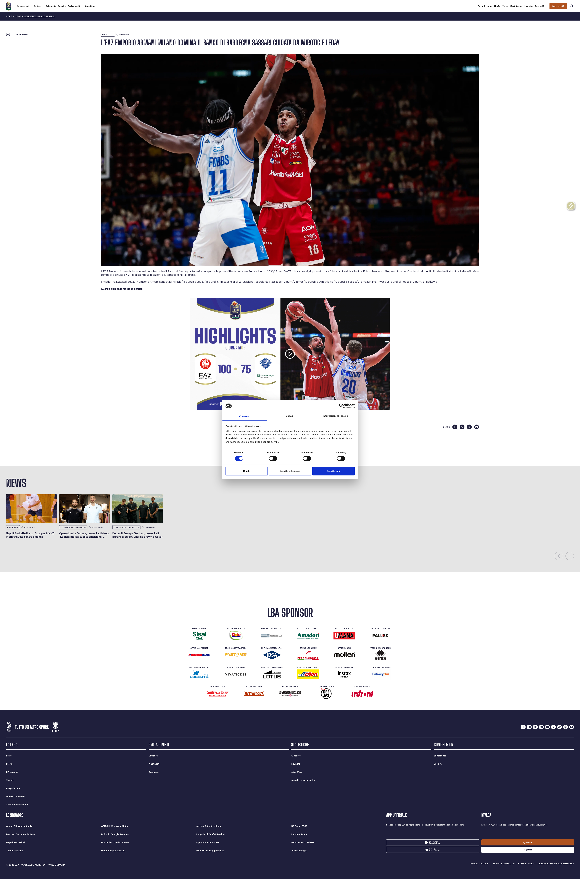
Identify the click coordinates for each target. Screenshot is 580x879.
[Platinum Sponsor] (236, 635)
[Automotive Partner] (272, 635)
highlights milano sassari (39, 16)
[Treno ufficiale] (308, 655)
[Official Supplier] (344, 674)
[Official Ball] (344, 655)
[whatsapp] (462, 427)
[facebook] (454, 427)
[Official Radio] (326, 693)
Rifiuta (246, 471)
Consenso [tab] (244, 416)
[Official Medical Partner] (272, 655)
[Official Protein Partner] (308, 635)
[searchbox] (290, 4)
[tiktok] (559, 727)
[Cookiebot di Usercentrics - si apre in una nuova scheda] (341, 406)
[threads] (535, 727)
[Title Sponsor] (199, 635)
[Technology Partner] (236, 655)
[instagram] (529, 727)
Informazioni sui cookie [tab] (335, 416)
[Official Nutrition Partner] (308, 674)
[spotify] (571, 727)
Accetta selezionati (290, 471)
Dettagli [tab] (290, 416)
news (18, 16)
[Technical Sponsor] (381, 655)
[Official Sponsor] (344, 635)
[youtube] (547, 727)
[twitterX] (553, 727)
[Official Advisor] (362, 693)
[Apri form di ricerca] (571, 6)
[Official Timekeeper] (272, 674)
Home (9, 16)
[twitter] (469, 427)
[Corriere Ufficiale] (381, 674)
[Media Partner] (218, 693)
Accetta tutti (333, 471)
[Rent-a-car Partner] (199, 674)
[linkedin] (476, 427)
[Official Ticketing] (236, 674)
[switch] (273, 458)
